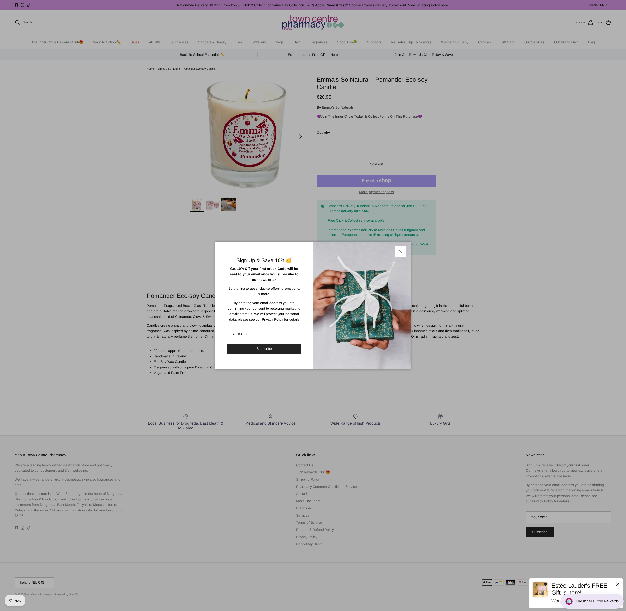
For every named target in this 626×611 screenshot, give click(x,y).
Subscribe (264, 349)
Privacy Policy (272, 319)
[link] (576, 593)
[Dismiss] (618, 584)
